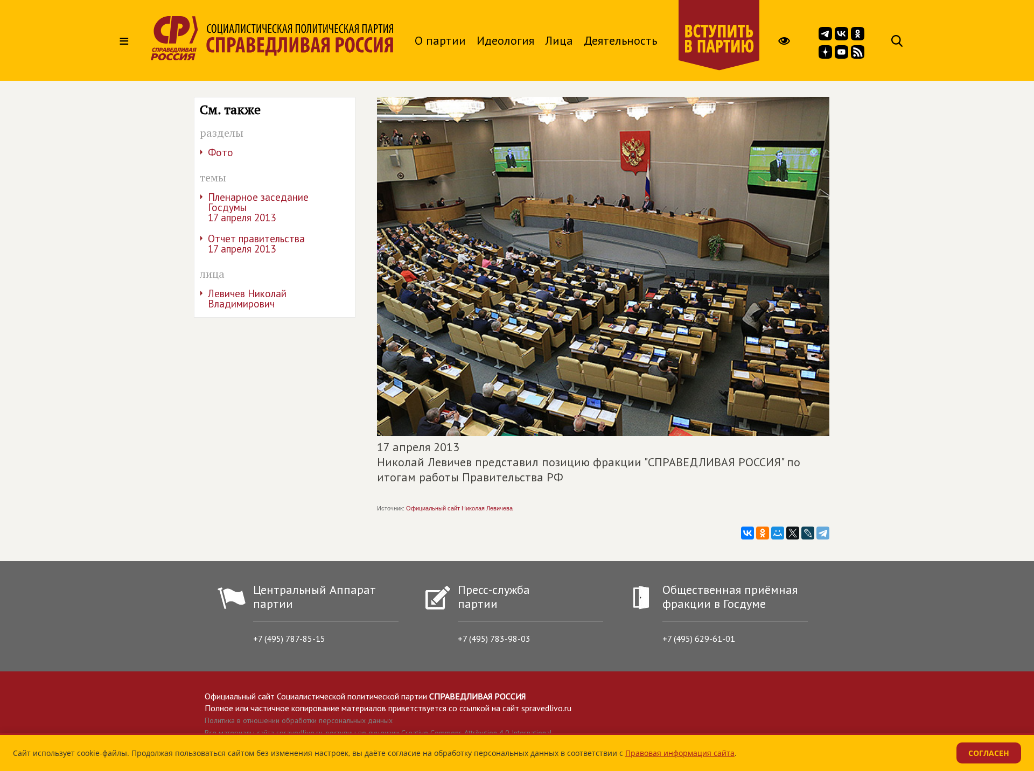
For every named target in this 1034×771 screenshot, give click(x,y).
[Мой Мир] (777, 533)
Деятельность (620, 40)
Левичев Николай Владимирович (247, 298)
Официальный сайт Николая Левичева (459, 508)
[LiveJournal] (807, 533)
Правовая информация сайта (680, 753)
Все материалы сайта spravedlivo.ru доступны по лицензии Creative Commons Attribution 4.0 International (378, 733)
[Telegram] (822, 533)
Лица (559, 40)
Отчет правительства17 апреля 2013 (256, 243)
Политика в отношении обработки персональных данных (299, 720)
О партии (440, 40)
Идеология (505, 40)
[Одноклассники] (762, 533)
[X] (792, 533)
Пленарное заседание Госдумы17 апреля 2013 (258, 207)
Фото (220, 152)
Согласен (988, 753)
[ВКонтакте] (747, 533)
